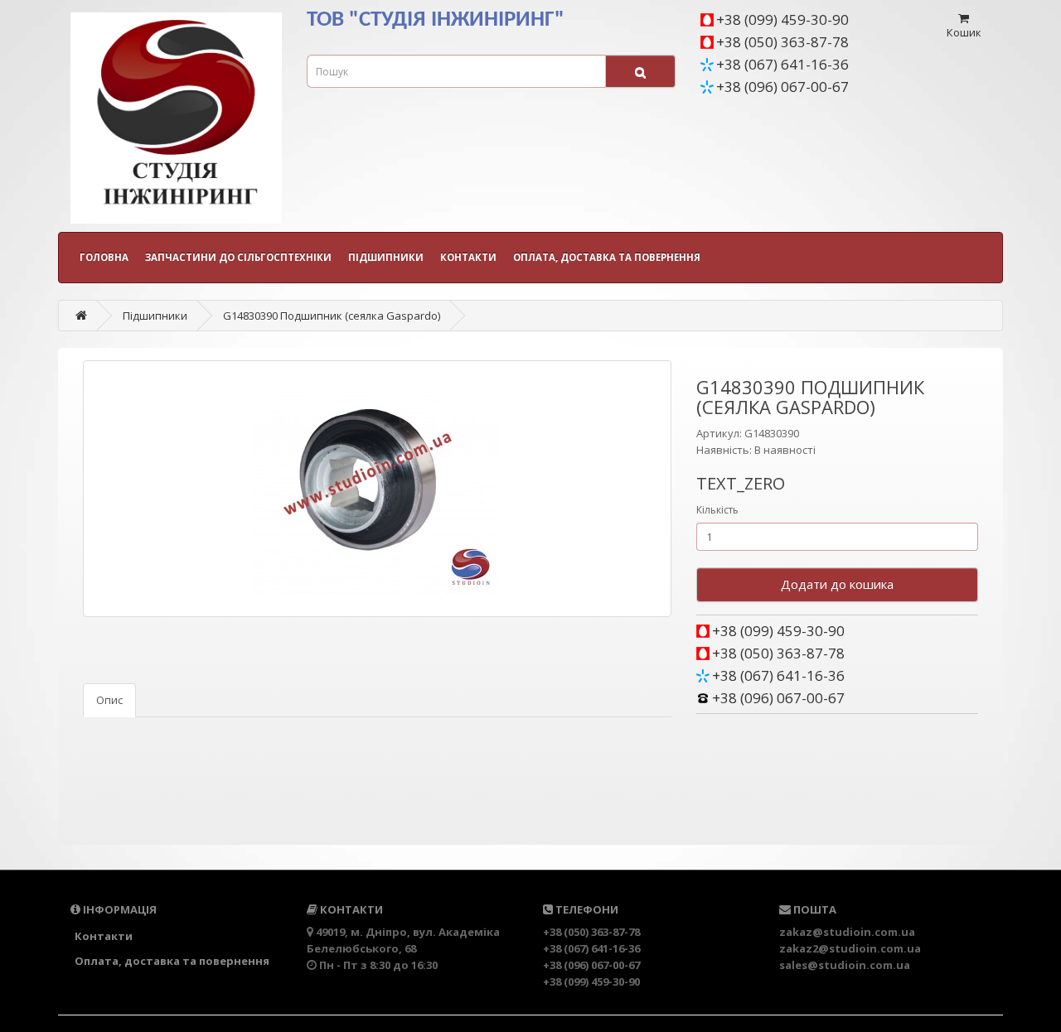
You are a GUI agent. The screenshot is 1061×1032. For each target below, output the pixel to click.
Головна (104, 257)
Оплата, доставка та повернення (606, 257)
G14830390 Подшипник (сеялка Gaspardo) (331, 315)
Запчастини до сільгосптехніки (238, 257)
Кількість (717, 510)
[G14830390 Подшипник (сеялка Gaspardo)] (377, 488)
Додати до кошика (837, 584)
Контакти (468, 257)
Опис (109, 699)
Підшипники (386, 257)
